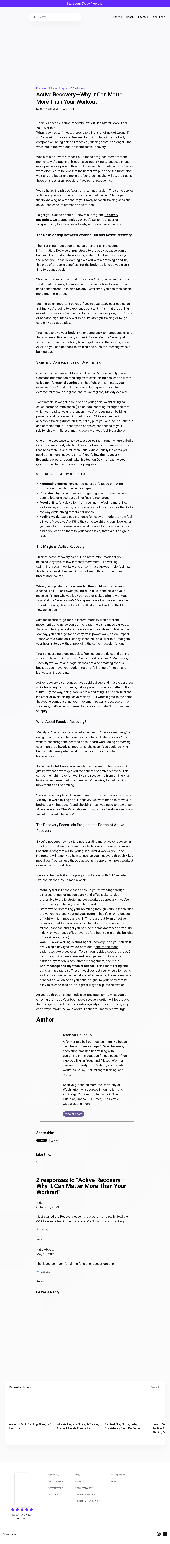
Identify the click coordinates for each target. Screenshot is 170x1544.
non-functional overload (62, 383)
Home (40, 123)
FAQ (77, 1475)
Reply (40, 1239)
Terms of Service (85, 1494)
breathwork (44, 576)
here (86, 421)
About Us (53, 1475)
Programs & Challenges (72, 88)
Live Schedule (56, 1481)
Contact (53, 1494)
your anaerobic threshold (84, 586)
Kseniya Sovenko (50, 109)
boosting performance (60, 687)
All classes (118, 1475)
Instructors (55, 1488)
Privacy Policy (84, 1488)
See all (155, 1387)
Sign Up (115, 1481)
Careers (80, 1481)
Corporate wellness (87, 1501)
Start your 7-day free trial (85, 3)
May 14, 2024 (46, 1254)
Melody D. (75, 219)
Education (41, 88)
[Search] (34, 17)
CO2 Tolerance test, (50, 445)
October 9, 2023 (47, 1207)
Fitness (53, 88)
